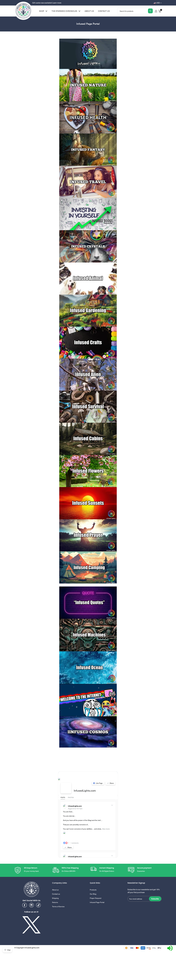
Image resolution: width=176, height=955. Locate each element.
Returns (55, 902)
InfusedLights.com (85, 790)
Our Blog (93, 894)
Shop (41, 11)
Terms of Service (58, 906)
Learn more (56, 2)
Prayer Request (95, 898)
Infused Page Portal (97, 902)
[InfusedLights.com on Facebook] (66, 788)
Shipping (55, 898)
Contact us (104, 11)
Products (93, 889)
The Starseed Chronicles (64, 11)
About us (89, 11)
